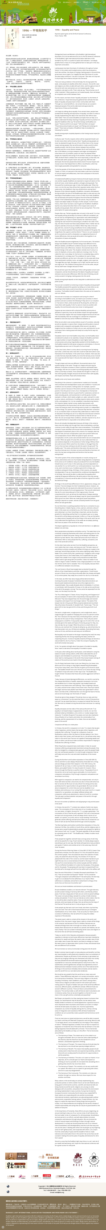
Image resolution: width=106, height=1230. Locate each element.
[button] (104, 2)
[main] (37, 33)
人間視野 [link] (85, 2)
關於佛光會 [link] (66, 2)
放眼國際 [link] (76, 2)
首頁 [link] (59, 2)
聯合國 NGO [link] (95, 2)
